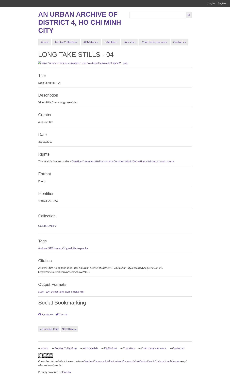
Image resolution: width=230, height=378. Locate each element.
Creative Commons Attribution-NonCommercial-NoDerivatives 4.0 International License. (123, 161)
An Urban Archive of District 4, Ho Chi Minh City (79, 22)
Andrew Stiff (45, 248)
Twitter (63, 314)
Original (67, 248)
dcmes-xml (57, 291)
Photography (80, 248)
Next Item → (69, 328)
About (44, 42)
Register (223, 3)
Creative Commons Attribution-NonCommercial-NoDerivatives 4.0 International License (131, 361)
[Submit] (189, 15)
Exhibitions (111, 42)
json (67, 291)
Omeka (66, 371)
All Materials (90, 42)
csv (48, 291)
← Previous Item (48, 328)
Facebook (47, 314)
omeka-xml (77, 291)
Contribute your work (154, 42)
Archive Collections (66, 42)
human (57, 248)
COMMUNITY (47, 225)
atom (41, 291)
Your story (130, 42)
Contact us (179, 42)
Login (211, 3)
